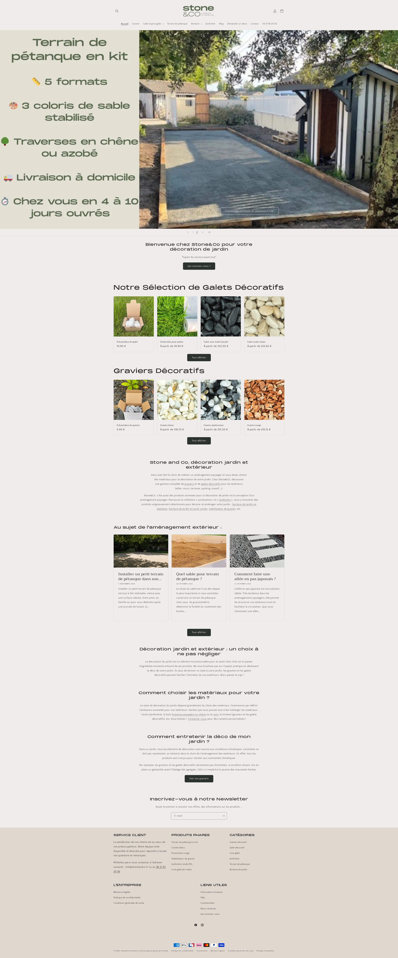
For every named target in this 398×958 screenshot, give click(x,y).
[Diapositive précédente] (187, 232)
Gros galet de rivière (181, 870)
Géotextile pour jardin (171, 342)
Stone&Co (125, 951)
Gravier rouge (254, 425)
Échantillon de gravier (128, 425)
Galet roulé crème (256, 342)
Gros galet (235, 853)
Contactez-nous (197, 718)
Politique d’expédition (265, 951)
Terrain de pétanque (240, 864)
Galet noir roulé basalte (216, 342)
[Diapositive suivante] (202, 232)
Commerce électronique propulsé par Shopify (149, 951)
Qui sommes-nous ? (199, 266)
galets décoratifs (210, 484)
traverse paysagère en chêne (189, 714)
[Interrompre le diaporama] (210, 232)
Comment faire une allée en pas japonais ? (255, 576)
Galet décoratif (237, 848)
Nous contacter (208, 908)
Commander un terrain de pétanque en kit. (249, 211)
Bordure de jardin (238, 870)
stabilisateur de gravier (222, 508)
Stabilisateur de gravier (183, 859)
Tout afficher (199, 357)
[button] (116, 11)
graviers (189, 484)
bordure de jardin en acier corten (188, 508)
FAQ (203, 898)
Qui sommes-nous (210, 914)
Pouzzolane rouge (180, 853)
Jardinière (225, 499)
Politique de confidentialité (126, 898)
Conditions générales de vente (128, 903)
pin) (216, 714)
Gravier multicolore (214, 425)
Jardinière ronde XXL (182, 864)
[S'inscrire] (223, 816)
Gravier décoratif (238, 842)
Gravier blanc (167, 425)
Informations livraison (212, 892)
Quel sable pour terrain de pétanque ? (197, 576)
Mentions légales (121, 892)
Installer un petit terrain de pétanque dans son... (141, 576)
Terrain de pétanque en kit (184, 842)
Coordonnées (207, 903)
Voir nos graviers (199, 778)
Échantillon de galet (127, 342)
